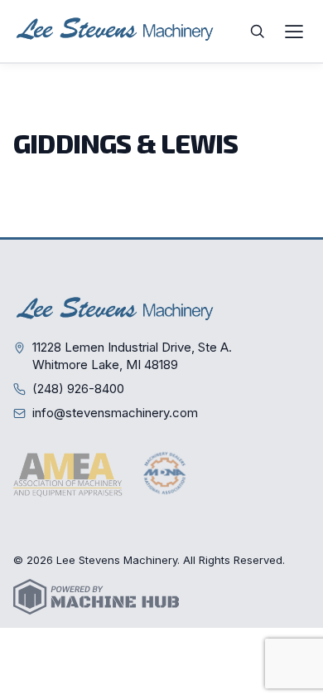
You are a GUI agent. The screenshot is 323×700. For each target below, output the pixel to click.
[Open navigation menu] (294, 31)
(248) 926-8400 (78, 388)
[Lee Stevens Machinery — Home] (116, 31)
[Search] (257, 31)
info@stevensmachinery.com (115, 412)
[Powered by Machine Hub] (96, 597)
